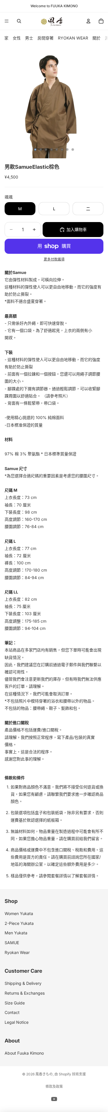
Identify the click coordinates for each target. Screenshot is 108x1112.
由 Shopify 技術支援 (70, 1074)
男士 (29, 37)
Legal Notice (17, 1022)
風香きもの (44, 1074)
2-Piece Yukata (19, 923)
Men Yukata (16, 932)
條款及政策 (54, 1086)
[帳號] (88, 21)
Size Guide (15, 1002)
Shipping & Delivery (23, 983)
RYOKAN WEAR (73, 37)
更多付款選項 (54, 259)
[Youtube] (54, 1099)
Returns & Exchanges (25, 993)
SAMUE (12, 942)
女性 (17, 37)
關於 (96, 37)
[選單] (6, 21)
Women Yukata (19, 913)
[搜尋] (19, 21)
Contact (12, 1012)
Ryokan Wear (17, 952)
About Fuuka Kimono (24, 1053)
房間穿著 (45, 37)
